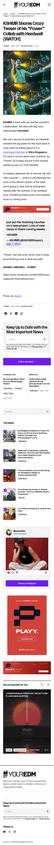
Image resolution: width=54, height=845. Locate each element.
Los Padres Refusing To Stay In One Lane (34, 509)
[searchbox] (24, 411)
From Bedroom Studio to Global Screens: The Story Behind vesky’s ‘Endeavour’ (33, 491)
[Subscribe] (45, 339)
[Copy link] (21, 313)
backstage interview (14, 152)
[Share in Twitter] (11, 313)
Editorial (21, 498)
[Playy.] (27, 667)
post (20, 165)
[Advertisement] (27, 625)
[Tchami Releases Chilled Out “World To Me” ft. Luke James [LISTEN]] (27, 721)
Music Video (8, 393)
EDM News (34, 391)
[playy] (27, 209)
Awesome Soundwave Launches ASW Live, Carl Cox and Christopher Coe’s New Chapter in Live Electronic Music (34, 454)
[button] (4, 4)
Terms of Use (11, 348)
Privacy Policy (37, 347)
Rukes (17, 296)
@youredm (19, 530)
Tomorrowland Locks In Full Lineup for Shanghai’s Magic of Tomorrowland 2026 (34, 472)
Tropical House (20, 750)
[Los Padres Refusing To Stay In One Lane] (9, 513)
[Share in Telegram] (16, 313)
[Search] (48, 411)
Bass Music (8, 388)
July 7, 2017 (13, 244)
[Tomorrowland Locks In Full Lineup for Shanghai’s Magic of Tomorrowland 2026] (9, 475)
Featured (18, 388)
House (12, 14)
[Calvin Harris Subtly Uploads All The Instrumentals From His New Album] (39, 386)
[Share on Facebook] (5, 313)
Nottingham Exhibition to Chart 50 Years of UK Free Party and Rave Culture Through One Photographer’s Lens (33, 434)
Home (5, 14)
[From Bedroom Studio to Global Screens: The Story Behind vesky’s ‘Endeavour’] (9, 494)
